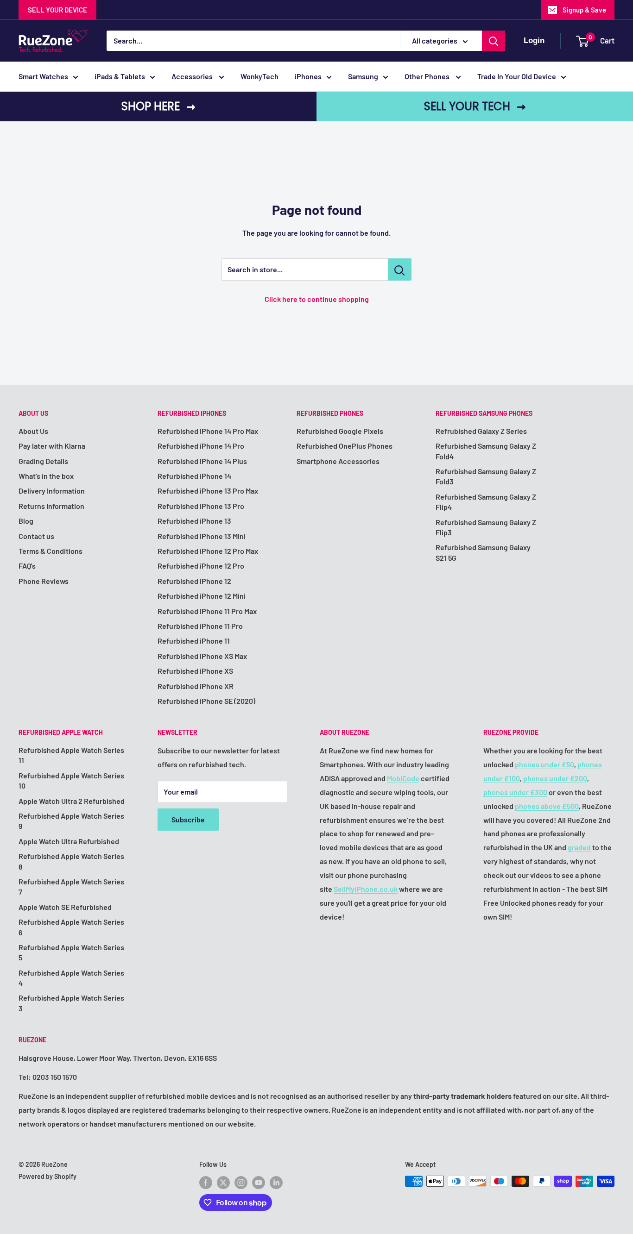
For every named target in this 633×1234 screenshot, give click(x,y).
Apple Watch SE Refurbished (65, 906)
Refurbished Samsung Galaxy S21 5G (483, 552)
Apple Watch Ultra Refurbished (69, 841)
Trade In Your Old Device (516, 76)
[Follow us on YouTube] (258, 1182)
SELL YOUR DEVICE (57, 10)
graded (579, 847)
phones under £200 (555, 778)
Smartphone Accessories (338, 461)
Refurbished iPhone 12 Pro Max (208, 550)
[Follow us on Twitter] (223, 1182)
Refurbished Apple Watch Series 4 (71, 977)
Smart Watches (43, 76)
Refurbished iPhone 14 (194, 475)
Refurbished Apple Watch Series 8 (71, 861)
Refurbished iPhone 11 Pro (200, 625)
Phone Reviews (44, 580)
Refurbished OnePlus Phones (344, 445)
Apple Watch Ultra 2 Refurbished (72, 800)
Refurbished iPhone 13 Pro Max (208, 490)
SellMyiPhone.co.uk (366, 888)
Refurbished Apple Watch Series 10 (71, 780)
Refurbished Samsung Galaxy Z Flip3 (486, 527)
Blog (26, 520)
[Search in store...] (399, 269)
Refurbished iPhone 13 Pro (201, 505)
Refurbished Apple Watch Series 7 (71, 886)
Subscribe (188, 819)
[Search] (493, 41)
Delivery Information (52, 490)
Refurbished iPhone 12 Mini (202, 595)
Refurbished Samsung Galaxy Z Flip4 (486, 501)
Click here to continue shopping (317, 298)
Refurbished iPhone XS (195, 670)
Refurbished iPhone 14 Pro (201, 445)
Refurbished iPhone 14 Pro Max (208, 430)
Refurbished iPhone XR (196, 686)
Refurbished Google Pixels (340, 430)
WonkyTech (260, 76)
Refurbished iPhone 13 (194, 520)
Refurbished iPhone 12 (194, 580)
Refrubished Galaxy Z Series (481, 430)
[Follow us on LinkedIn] (276, 1182)
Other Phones (428, 76)
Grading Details (43, 461)
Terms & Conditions (50, 550)
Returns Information (51, 505)
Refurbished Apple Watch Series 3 (71, 1002)
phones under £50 (544, 764)
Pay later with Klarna (52, 445)
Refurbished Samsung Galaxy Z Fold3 (486, 476)
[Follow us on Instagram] (240, 1182)
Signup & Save (584, 10)
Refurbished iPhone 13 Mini (202, 536)
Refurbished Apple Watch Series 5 (71, 952)
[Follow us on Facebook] (205, 1182)
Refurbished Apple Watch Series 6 (71, 926)
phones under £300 (515, 792)
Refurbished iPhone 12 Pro (201, 565)
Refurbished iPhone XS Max (202, 655)
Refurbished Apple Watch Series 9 (71, 820)
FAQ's (27, 565)
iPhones (308, 76)
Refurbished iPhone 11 (194, 640)
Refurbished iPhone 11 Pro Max (207, 611)
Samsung (363, 76)
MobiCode (403, 778)
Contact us (36, 536)
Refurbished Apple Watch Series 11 (71, 754)
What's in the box (46, 475)
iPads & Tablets (120, 76)
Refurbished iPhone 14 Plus (202, 461)
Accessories (192, 76)
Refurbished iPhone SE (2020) (206, 700)
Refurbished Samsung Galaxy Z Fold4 (486, 450)
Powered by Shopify (47, 1176)
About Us (33, 430)
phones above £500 (547, 806)
